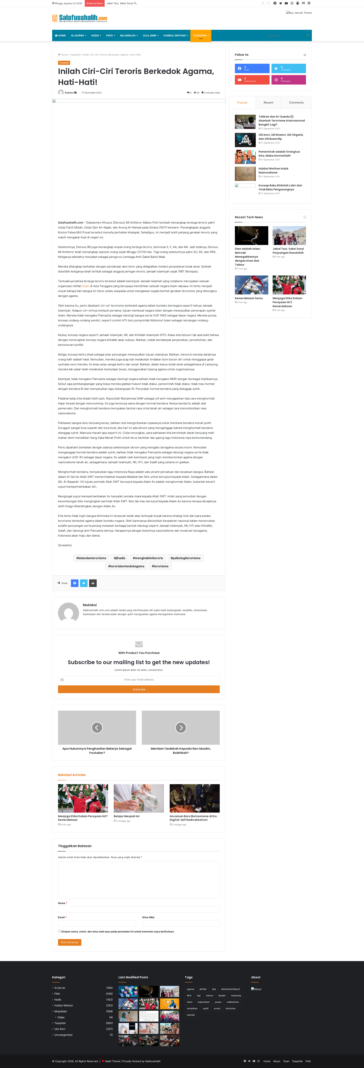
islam (189, 1002)
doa (214, 989)
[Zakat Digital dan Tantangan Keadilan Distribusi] (128, 1028)
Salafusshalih (153, 1061)
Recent (268, 102)
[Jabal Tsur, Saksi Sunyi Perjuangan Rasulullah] (289, 235)
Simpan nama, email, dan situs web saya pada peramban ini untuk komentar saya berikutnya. (118, 931)
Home (62, 35)
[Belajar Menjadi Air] (139, 798)
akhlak (203, 989)
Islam (85, 286)
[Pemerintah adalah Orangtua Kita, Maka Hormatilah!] (245, 157)
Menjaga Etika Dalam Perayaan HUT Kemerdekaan (83, 818)
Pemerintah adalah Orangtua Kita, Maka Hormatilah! (279, 154)
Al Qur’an (77, 35)
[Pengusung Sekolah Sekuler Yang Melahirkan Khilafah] (169, 1040)
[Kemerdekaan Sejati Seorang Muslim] (169, 1003)
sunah (217, 1008)
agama (190, 989)
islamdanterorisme (92, 558)
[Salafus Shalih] (79, 18)
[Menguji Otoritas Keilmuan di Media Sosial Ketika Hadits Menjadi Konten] (128, 1016)
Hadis (95, 35)
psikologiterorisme (187, 558)
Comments (296, 102)
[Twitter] (84, 583)
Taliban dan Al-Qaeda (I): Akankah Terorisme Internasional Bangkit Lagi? (282, 120)
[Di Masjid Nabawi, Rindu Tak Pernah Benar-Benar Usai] (169, 1028)
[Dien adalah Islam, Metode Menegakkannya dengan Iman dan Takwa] (251, 235)
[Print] (93, 583)
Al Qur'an (59, 987)
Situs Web (148, 917)
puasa (218, 1002)
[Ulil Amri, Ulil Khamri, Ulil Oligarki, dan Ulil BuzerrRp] (245, 140)
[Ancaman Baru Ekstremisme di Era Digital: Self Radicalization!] (195, 798)
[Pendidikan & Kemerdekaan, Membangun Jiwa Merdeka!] (169, 1016)
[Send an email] (75, 92)
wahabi (191, 1014)
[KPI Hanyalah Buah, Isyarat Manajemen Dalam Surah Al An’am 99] (148, 1016)
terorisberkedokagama (127, 566)
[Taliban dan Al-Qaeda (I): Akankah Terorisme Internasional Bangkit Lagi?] (245, 122)
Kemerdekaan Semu (249, 298)
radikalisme (233, 1002)
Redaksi (69, 92)
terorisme (161, 566)
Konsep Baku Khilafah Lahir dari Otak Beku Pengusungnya (280, 187)
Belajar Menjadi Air (127, 816)
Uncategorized (63, 1034)
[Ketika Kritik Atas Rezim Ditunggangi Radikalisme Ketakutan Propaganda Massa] (128, 1040)
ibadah (222, 995)
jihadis (120, 558)
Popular (242, 102)
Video (61, 1017)
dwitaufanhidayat (230, 989)
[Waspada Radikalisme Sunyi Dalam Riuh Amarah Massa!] (148, 1040)
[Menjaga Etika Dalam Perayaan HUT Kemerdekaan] (83, 798)
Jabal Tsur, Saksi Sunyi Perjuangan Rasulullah (133, 3)
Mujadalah (128, 35)
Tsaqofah (200, 35)
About (276, 1061)
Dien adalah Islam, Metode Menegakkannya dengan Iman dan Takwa (248, 257)
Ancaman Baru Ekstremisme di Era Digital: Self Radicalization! (193, 818)
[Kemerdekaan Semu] (251, 284)
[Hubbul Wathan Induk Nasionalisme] (245, 174)
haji (199, 995)
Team (286, 1061)
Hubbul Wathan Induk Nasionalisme (273, 170)
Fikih (109, 35)
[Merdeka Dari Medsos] (128, 991)
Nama (62, 903)
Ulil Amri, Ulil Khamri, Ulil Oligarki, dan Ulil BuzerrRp (281, 137)
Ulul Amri (149, 35)
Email (62, 917)
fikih (189, 995)
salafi (206, 1008)
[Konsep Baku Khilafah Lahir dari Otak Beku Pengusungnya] (245, 191)
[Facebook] (74, 583)
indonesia (236, 995)
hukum (209, 995)
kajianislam (204, 1002)
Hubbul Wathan (175, 35)
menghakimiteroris (149, 558)
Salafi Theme (112, 1061)
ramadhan (192, 1008)
